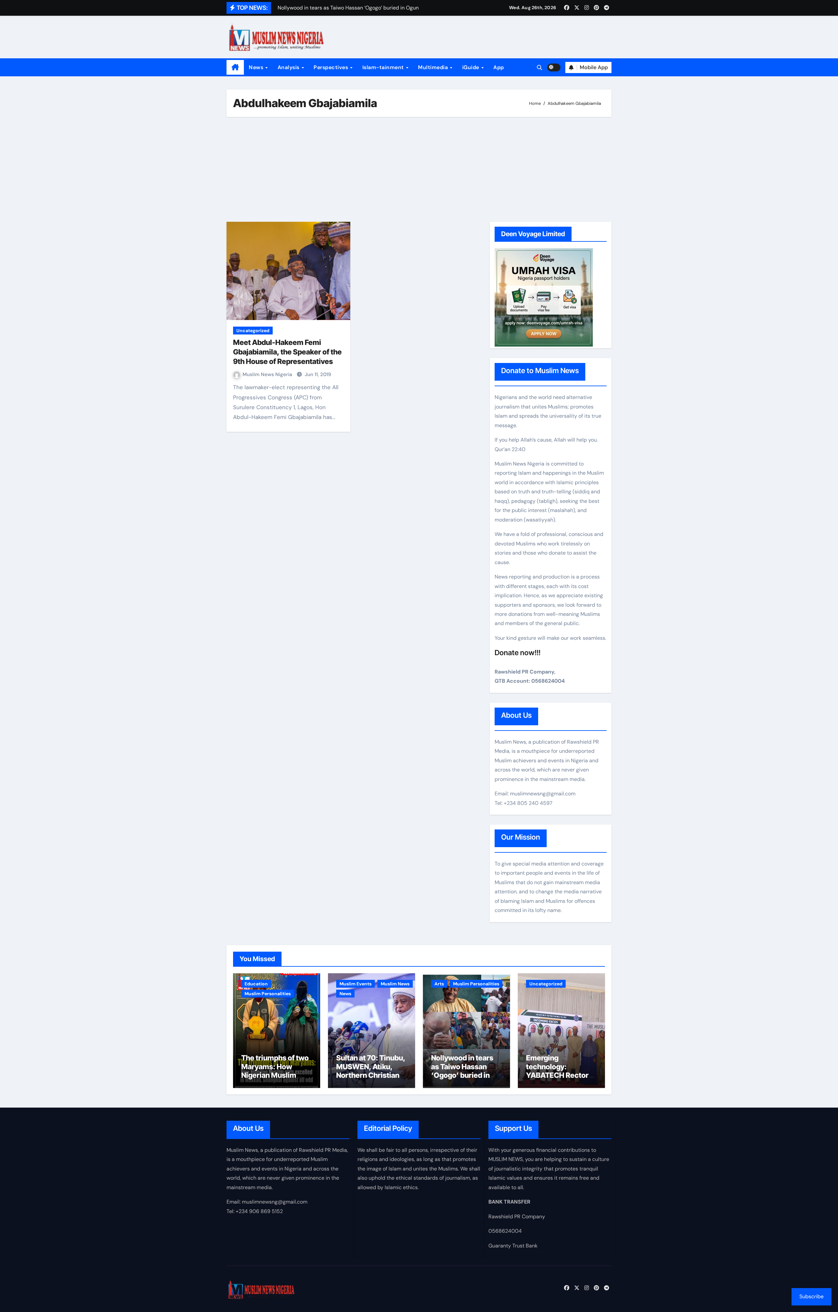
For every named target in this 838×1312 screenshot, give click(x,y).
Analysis (289, 67)
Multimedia (433, 67)
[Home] (235, 67)
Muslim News (395, 984)
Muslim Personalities (268, 994)
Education (256, 984)
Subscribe (811, 1296)
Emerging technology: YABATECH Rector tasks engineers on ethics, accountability (558, 1079)
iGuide (471, 67)
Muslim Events (355, 984)
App (498, 67)
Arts (439, 984)
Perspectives (332, 67)
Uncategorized (252, 330)
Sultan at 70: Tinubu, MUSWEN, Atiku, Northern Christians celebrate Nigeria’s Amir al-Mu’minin (370, 1075)
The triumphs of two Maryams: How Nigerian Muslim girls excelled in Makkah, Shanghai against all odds (275, 1079)
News (257, 67)
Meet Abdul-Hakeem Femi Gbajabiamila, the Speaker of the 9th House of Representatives (287, 351)
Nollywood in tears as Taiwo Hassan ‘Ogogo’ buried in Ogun (462, 1071)
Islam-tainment (384, 67)
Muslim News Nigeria (268, 374)
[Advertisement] (420, 169)
